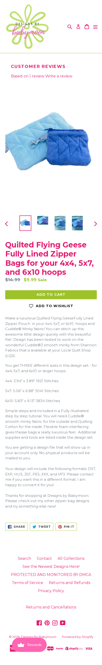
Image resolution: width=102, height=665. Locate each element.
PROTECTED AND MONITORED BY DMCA (51, 574)
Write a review (58, 76)
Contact (44, 558)
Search (24, 558)
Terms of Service (27, 582)
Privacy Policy (51, 591)
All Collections (71, 558)
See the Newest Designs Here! (51, 566)
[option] (25, 223)
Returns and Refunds (69, 582)
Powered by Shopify (77, 637)
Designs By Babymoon (38, 637)
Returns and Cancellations (51, 607)
